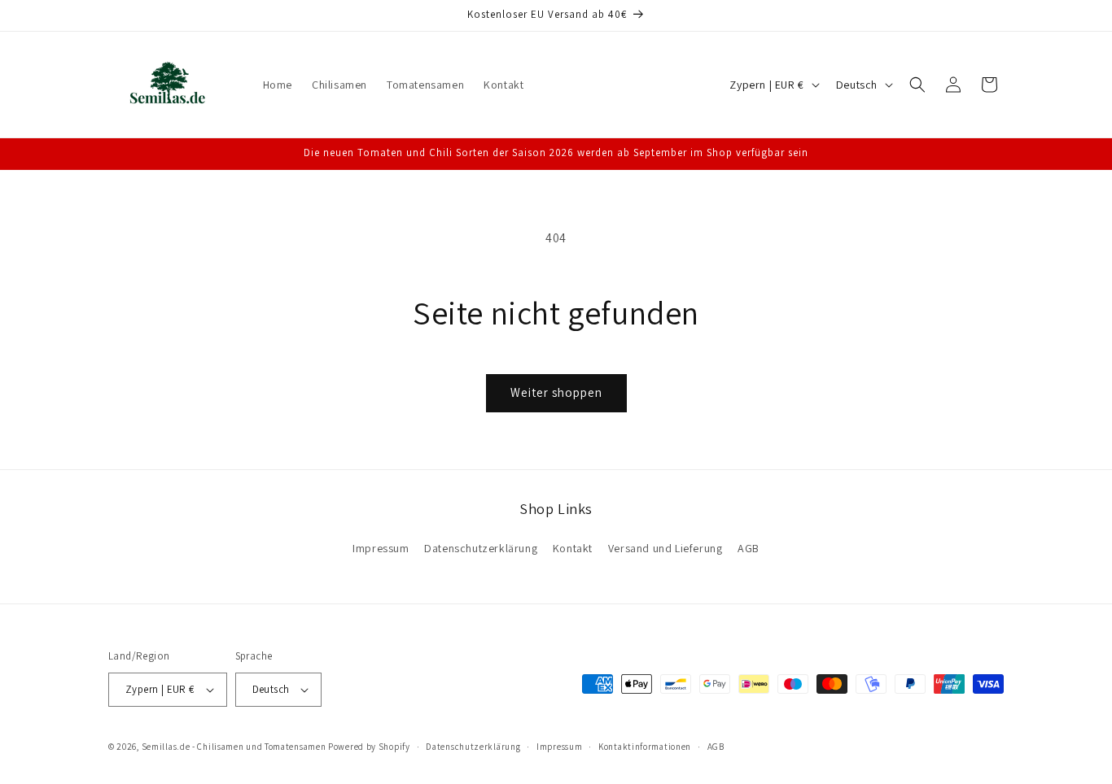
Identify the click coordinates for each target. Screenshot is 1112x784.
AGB (749, 548)
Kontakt (573, 548)
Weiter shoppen (556, 392)
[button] (917, 84)
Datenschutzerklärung (480, 548)
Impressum (380, 548)
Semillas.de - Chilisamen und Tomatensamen (234, 746)
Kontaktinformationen (644, 746)
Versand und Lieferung (665, 548)
